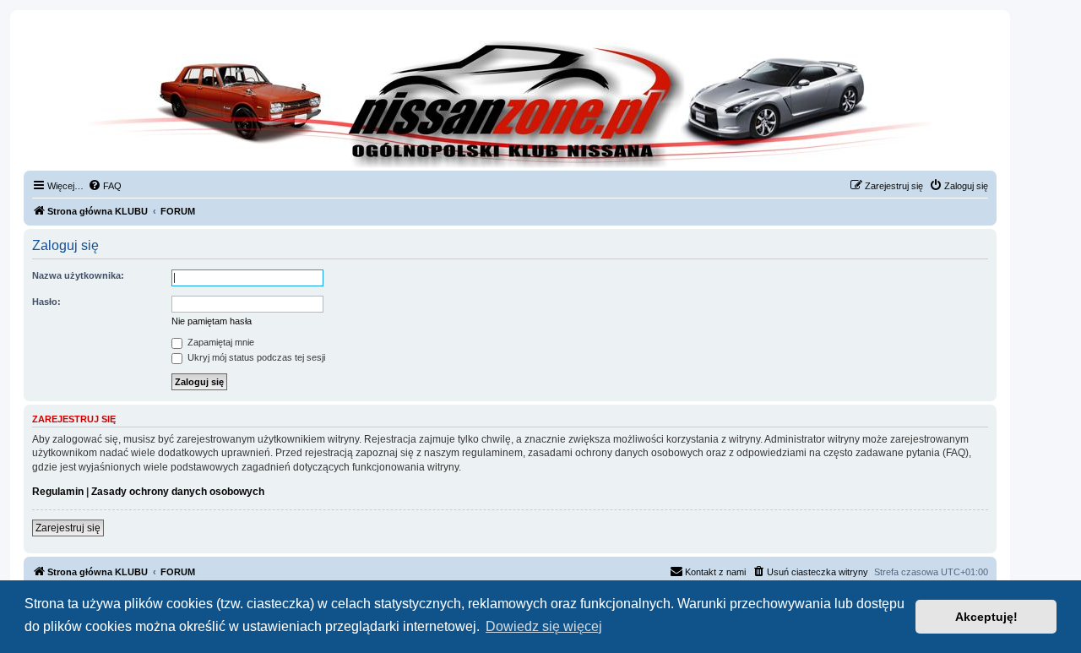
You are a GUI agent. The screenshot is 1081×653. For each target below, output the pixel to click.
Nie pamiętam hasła (211, 321)
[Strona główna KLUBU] (510, 101)
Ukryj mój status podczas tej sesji (255, 357)
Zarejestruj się (67, 528)
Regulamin (58, 492)
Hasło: (46, 302)
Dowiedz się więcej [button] (544, 626)
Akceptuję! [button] (986, 616)
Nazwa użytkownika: (78, 275)
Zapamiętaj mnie (219, 342)
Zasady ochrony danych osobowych (177, 492)
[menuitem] (105, 186)
